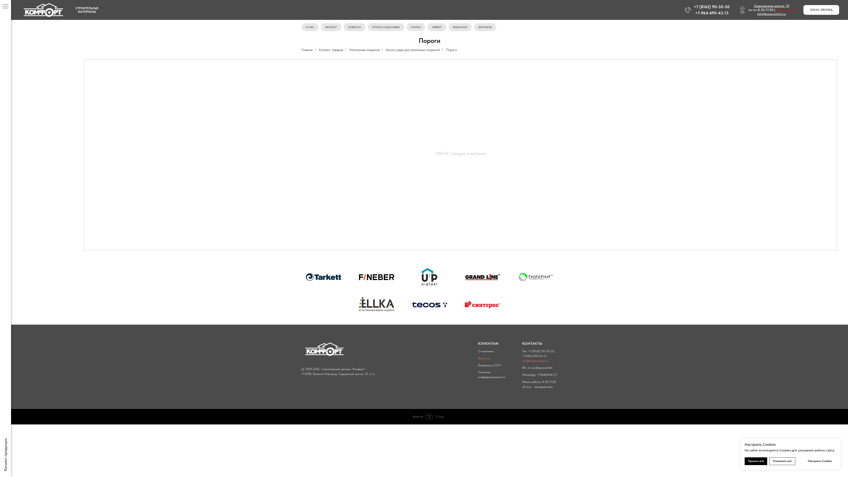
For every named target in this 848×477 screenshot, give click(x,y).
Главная (307, 50)
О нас (310, 27)
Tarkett (437, 27)
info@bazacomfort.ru (771, 14)
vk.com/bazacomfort (539, 367)
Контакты (485, 27)
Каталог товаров (331, 50)
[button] (821, 10)
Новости (354, 27)
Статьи (416, 27)
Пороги (451, 50)
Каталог (331, 27)
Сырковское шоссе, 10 (771, 6)
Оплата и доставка (386, 27)
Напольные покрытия (364, 50)
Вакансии (460, 27)
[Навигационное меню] (5, 6)
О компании (486, 351)
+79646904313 (547, 375)
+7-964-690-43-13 (534, 356)
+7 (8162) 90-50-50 (541, 351)
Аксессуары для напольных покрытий (413, 50)
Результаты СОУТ (489, 365)
